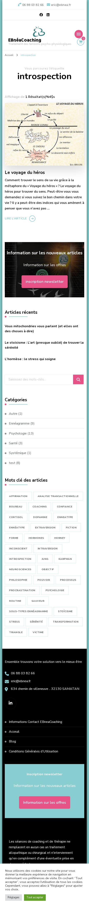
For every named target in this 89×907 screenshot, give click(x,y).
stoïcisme (65, 611)
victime (38, 632)
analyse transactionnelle (58, 496)
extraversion (45, 527)
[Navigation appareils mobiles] (79, 34)
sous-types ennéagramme (28, 611)
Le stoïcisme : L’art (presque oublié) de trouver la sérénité (44, 345)
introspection (20, 559)
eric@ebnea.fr (21, 681)
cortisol (16, 517)
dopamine (40, 517)
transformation (65, 621)
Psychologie (18, 433)
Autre (13, 413)
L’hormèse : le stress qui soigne (30, 359)
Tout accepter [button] (34, 897)
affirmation (18, 496)
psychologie (55, 590)
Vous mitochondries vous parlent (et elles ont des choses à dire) (41, 329)
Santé (13, 443)
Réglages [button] (13, 897)
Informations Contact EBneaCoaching (35, 722)
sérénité (36, 621)
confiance (64, 506)
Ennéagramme (19, 423)
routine (15, 601)
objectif (48, 569)
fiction (71, 527)
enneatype (65, 517)
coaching (39, 506)
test (12, 463)
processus (68, 580)
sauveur (37, 601)
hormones (36, 538)
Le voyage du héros (25, 173)
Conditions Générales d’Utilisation (33, 751)
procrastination (22, 590)
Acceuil (14, 731)
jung (45, 559)
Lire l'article (16, 218)
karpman (65, 559)
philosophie (18, 580)
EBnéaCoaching (24, 40)
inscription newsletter (45, 281)
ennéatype (17, 527)
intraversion (48, 548)
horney (59, 538)
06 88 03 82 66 (23, 673)
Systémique (17, 453)
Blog (12, 741)
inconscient (18, 548)
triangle (16, 632)
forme (13, 538)
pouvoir (43, 580)
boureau (15, 506)
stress (14, 621)
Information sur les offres (44, 802)
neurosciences (20, 569)
